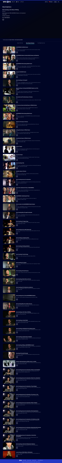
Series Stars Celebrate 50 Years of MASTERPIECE (25, 187)
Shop (47, 1)
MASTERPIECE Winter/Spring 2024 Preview (24, 113)
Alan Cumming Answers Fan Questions (23, 179)
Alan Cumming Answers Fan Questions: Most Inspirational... (27, 410)
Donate (51, 1)
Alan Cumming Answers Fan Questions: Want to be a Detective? (28, 377)
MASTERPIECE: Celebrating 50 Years (22, 195)
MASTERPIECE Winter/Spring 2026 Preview (24, 63)
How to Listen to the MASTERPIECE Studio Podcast (25, 204)
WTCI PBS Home (40, 460)
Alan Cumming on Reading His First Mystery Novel (25, 328)
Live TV (14, 1)
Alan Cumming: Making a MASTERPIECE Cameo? (25, 345)
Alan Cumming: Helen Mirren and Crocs (23, 279)
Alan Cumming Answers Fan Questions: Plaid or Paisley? (26, 402)
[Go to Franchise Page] (32, 7)
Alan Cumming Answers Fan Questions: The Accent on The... (27, 394)
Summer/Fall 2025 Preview (21, 71)
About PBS (24, 460)
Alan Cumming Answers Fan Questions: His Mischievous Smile (27, 419)
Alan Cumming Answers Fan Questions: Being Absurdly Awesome (28, 427)
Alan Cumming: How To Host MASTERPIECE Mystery (25, 295)
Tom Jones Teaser (19, 154)
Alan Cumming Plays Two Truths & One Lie (24, 303)
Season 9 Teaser (19, 146)
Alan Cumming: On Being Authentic (23, 246)
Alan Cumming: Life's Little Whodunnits (23, 229)
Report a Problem (11, 39)
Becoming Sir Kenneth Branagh (22, 353)
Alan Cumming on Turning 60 (21, 80)
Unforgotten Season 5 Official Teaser (23, 129)
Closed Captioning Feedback (19, 39)
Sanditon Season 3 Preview (21, 171)
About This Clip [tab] (20, 43)
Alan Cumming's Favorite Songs (22, 254)
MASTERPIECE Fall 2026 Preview (22, 47)
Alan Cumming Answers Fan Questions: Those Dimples (26, 386)
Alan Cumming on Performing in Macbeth (24, 336)
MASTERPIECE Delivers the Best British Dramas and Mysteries (27, 55)
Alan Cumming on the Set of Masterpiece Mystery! (25, 443)
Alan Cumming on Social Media (22, 320)
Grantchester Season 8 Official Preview (23, 138)
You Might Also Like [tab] (41, 43)
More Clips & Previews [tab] (30, 43)
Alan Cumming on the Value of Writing (23, 312)
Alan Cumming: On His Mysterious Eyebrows (24, 287)
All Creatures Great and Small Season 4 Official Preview (26, 105)
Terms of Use (34, 460)
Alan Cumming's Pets (20, 162)
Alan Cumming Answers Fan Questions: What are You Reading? (28, 369)
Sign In (55, 1)
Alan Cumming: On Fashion (21, 262)
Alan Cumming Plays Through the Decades (24, 212)
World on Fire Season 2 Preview (22, 121)
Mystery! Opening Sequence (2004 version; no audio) (26, 361)
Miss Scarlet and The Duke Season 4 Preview (24, 96)
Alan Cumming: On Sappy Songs (22, 221)
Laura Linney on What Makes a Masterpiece (24, 452)
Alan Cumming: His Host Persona (22, 270)
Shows (18, 1)
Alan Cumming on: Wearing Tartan (22, 237)
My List (22, 1)
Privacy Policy (29, 460)
